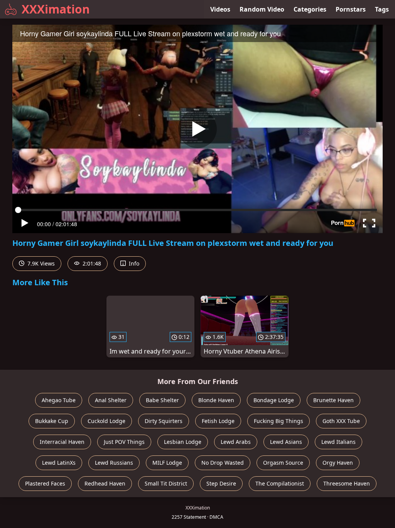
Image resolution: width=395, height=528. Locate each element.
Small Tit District (166, 483)
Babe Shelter (162, 400)
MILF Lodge (167, 462)
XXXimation (56, 9)
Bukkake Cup (51, 421)
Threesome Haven (346, 483)
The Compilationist (279, 483)
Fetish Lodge (218, 421)
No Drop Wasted (222, 462)
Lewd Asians (286, 441)
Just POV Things (124, 441)
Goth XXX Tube (341, 421)
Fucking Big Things (278, 421)
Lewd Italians (338, 441)
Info (133, 263)
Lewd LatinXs (59, 462)
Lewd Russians (114, 462)
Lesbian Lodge (182, 441)
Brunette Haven (333, 400)
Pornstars (351, 9)
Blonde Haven (216, 400)
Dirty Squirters (163, 421)
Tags (382, 9)
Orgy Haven (337, 462)
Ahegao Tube (59, 400)
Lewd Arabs (236, 441)
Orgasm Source (283, 462)
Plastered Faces (45, 483)
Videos (220, 9)
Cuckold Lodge (106, 421)
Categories (310, 9)
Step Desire (221, 483)
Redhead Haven (104, 483)
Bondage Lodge (273, 400)
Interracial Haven (62, 441)
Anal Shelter (111, 400)
